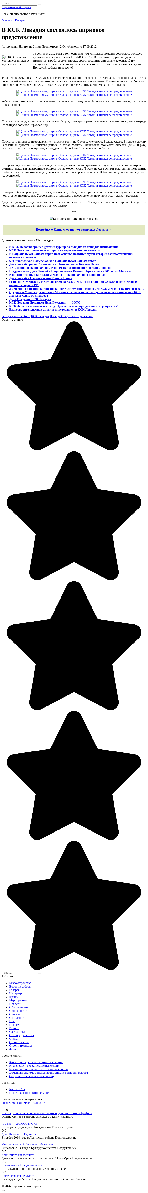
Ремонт (14, 1028)
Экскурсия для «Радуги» (18, 1175)
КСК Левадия (40, 316)
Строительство (19, 1042)
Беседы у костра (12, 316)
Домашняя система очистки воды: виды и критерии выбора (48, 1072)
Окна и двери (18, 1010)
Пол (12, 1021)
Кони (26, 316)
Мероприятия (18, 1000)
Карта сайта (17, 1089)
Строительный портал (16, 7)
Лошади (55, 316)
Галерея (14, 990)
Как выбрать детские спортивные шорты (36, 1062)
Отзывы (14, 1014)
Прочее (14, 1024)
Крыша (14, 997)
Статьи (13, 1038)
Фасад (13, 1049)
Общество (68, 316)
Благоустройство (20, 983)
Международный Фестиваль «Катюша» (28, 1144)
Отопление (16, 1017)
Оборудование (18, 1007)
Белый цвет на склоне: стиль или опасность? (38, 1069)
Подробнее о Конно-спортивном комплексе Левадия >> (74, 229)
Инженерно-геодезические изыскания (34, 1065)
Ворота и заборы (20, 986)
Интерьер (15, 993)
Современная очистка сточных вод (32, 1076)
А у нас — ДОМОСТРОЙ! (19, 1123)
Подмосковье (84, 316)
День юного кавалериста (18, 1154)
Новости (15, 1003)
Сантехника (17, 1031)
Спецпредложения (21, 1035)
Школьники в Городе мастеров (22, 1165)
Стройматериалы (20, 1045)
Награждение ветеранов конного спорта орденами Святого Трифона (47, 1113)
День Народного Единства (19, 1134)
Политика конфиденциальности (30, 1092)
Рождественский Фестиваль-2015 (23, 1102)
